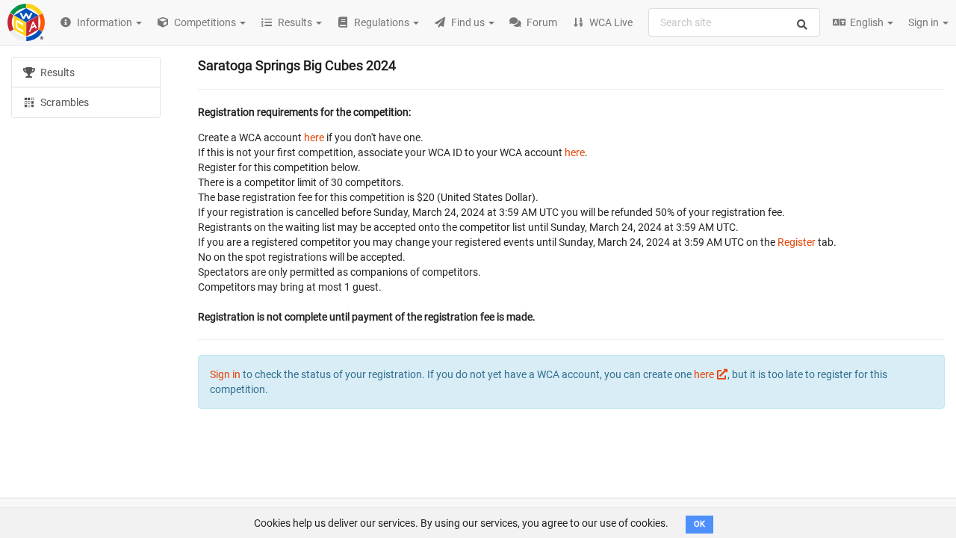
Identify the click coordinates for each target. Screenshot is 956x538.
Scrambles (63, 102)
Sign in (924, 22)
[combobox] (734, 22)
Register (796, 242)
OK (699, 524)
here (314, 137)
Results (56, 72)
